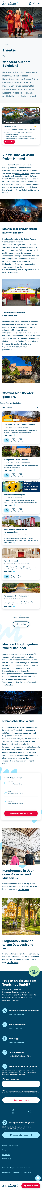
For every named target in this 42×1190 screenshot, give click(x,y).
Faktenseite (27, 1172)
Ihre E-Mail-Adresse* (12, 1079)
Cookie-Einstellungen (8, 1167)
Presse (4, 1150)
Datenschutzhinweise (19, 1091)
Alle (3, 408)
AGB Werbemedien (18, 1172)
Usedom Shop (6, 1159)
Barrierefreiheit (6, 1172)
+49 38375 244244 (16, 1014)
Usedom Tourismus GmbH (10, 1146)
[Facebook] (13, 1111)
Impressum (27, 1167)
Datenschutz (19, 1167)
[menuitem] (21, 1145)
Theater (9, 408)
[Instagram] (21, 1111)
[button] (34, 971)
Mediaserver (6, 1154)
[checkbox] (3, 1091)
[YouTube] (28, 1111)
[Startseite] (10, 3)
